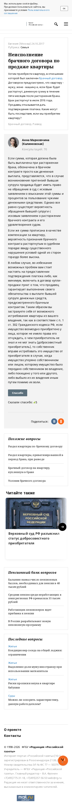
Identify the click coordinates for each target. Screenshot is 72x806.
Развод (37, 124)
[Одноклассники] (61, 421)
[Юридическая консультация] (14, 24)
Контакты (12, 735)
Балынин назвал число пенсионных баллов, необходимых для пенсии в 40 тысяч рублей (34, 583)
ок (64, 8)
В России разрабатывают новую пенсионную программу (29, 623)
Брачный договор (19, 124)
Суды (11, 695)
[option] (36, 528)
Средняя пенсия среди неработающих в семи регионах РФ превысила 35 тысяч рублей (34, 598)
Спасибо (17, 393)
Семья (25, 47)
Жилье (12, 646)
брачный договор (50, 78)
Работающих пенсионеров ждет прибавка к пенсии (29, 611)
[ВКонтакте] (54, 421)
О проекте (12, 729)
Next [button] (63, 527)
